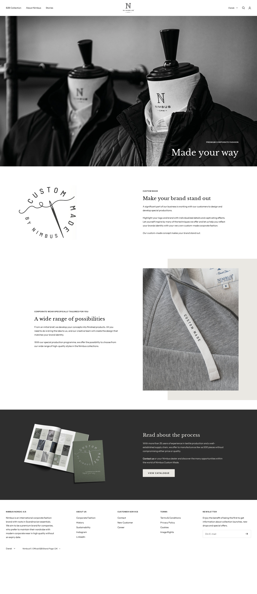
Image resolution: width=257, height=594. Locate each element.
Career (120, 527)
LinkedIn (80, 536)
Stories (49, 7)
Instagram (81, 532)
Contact (121, 517)
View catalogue (159, 473)
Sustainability (83, 527)
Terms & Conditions (170, 517)
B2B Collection (13, 7)
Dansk (231, 8)
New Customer (125, 522)
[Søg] (243, 8)
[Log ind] (249, 8)
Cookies (164, 527)
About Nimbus (33, 7)
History (80, 522)
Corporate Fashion (85, 517)
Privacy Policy (167, 522)
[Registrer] (247, 534)
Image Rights (167, 532)
